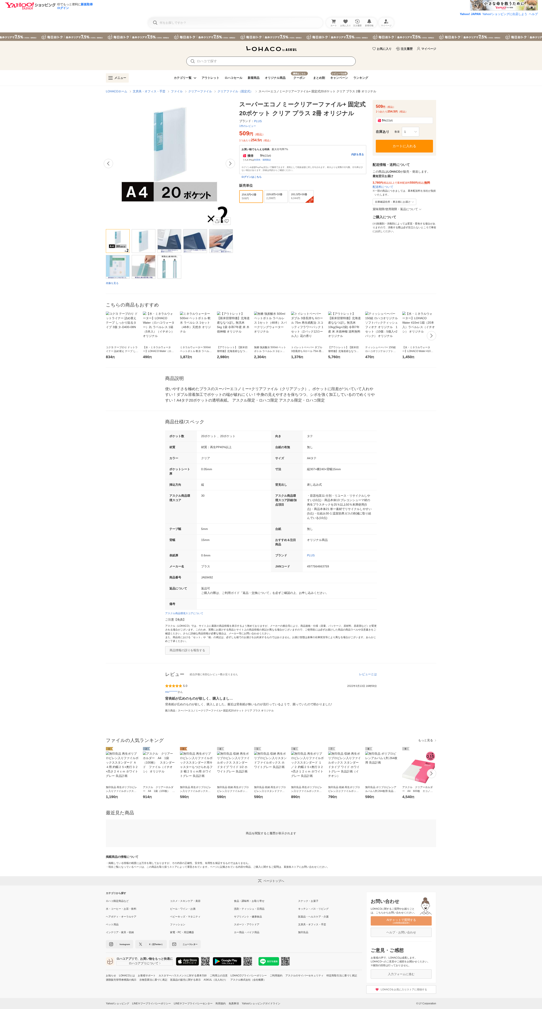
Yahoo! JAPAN (470, 14)
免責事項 (234, 1003)
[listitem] (138, 901)
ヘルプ (533, 14)
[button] (410, 132)
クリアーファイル (200, 91)
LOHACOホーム (116, 91)
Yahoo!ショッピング (117, 1003)
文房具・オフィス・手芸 (149, 91)
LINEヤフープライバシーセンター (193, 1003)
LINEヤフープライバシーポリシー (151, 1003)
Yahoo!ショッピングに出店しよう (504, 14)
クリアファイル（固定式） (235, 91)
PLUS (311, 555)
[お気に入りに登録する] (227, 221)
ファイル (177, 91)
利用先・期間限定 (262, 160)
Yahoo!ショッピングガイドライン (261, 1003)
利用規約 (221, 1003)
